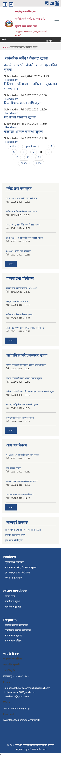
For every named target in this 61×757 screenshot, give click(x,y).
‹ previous (30, 146)
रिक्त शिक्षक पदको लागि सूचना (23, 103)
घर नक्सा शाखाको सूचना (20, 117)
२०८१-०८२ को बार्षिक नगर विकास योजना (23, 224)
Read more (11, 79)
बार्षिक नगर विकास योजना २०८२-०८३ (21, 211)
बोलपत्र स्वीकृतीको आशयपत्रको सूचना (22, 404)
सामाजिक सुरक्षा (12, 601)
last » (38, 163)
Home (5, 47)
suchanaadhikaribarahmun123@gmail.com (27, 688)
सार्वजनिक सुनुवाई (13, 635)
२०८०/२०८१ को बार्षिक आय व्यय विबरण (22, 455)
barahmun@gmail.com (17, 696)
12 (39, 157)
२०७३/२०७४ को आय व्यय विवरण (20, 494)
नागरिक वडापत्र (13, 606)
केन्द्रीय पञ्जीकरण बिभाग (15, 535)
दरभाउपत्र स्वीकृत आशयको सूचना (20, 418)
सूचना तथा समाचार (14, 562)
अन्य (11, 264)
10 (16, 157)
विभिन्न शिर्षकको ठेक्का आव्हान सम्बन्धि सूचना (24, 378)
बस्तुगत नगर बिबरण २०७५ (17, 301)
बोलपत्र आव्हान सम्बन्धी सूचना (23, 132)
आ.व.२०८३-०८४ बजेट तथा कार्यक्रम (21, 198)
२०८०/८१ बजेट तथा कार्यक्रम (18, 251)
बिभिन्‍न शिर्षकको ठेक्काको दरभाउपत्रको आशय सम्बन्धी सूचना (30, 391)
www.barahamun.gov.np (16, 708)
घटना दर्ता (10, 596)
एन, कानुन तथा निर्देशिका (17, 572)
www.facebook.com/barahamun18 (21, 719)
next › (24, 163)
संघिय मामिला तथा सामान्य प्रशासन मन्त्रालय (23, 529)
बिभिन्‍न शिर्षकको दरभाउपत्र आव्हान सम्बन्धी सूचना (26, 365)
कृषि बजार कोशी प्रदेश (14, 540)
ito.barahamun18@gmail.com (19, 692)
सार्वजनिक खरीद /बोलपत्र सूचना (21, 567)
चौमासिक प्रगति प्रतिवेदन (18, 630)
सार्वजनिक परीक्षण (13, 640)
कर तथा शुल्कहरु (13, 577)
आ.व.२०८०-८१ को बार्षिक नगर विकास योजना (24, 238)
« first (13, 146)
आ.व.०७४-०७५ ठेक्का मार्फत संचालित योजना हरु (26, 327)
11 (28, 157)
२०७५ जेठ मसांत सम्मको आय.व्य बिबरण (22, 481)
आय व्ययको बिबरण (13, 468)
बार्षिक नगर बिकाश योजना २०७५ (19, 314)
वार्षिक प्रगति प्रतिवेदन (16, 625)
